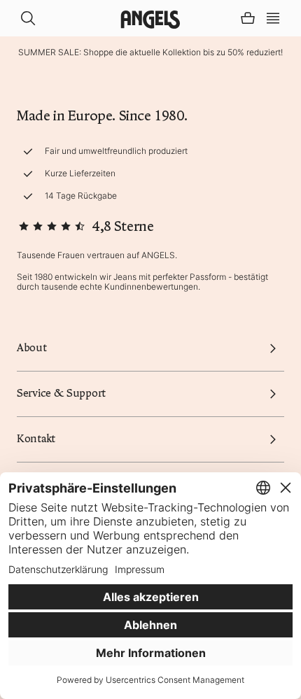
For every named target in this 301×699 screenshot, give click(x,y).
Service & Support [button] (61, 393)
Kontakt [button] (36, 438)
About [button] (32, 347)
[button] (273, 17)
